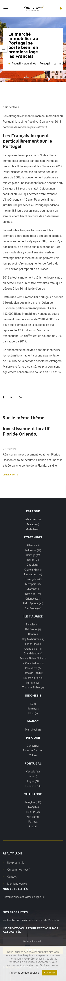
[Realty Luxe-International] (33, 8)
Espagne (33, 511)
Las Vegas (33, 574)
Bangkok (33, 802)
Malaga (33, 524)
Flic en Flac (33, 643)
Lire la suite (10, 474)
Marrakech (33, 729)
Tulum (33, 755)
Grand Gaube (33, 653)
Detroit (33, 564)
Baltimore (33, 550)
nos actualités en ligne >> (30, 896)
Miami (33, 589)
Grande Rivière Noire (33, 658)
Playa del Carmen (33, 750)
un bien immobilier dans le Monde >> (38, 920)
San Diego (33, 608)
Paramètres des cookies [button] (24, 972)
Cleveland (33, 569)
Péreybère (33, 668)
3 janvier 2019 (11, 106)
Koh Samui (33, 816)
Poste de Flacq (33, 672)
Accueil (16, 63)
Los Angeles (33, 579)
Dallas (33, 559)
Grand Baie (33, 648)
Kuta (33, 703)
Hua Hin (33, 812)
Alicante (33, 519)
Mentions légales (17, 883)
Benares (33, 634)
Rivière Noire (33, 677)
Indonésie (33, 695)
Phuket (33, 826)
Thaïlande (33, 794)
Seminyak (33, 708)
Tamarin (33, 682)
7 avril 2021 (9, 449)
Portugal (45, 63)
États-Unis (33, 537)
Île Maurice (33, 616)
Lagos (33, 781)
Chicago (33, 555)
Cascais (33, 771)
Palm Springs (33, 603)
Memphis (33, 584)
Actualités (30, 63)
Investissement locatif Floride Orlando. (26, 431)
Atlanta (33, 545)
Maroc (33, 721)
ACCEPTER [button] (49, 972)
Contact (11, 876)
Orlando (33, 598)
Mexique (33, 737)
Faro (33, 776)
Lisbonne (33, 786)
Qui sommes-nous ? (18, 869)
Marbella (33, 529)
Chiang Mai (33, 807)
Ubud (33, 713)
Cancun (33, 745)
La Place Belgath (33, 663)
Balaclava (33, 624)
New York (33, 593)
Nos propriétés (15, 862)
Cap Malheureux (33, 639)
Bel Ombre (33, 629)
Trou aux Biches (33, 687)
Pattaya (33, 821)
